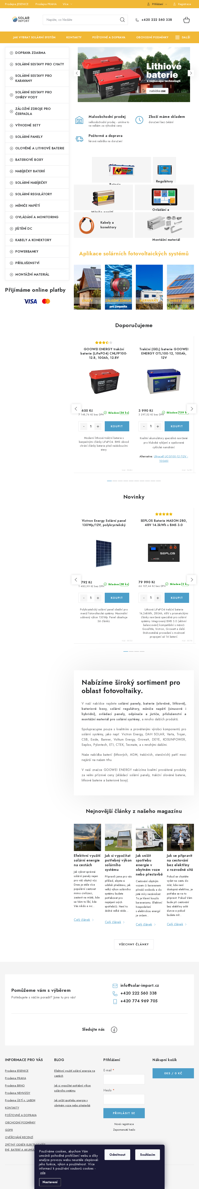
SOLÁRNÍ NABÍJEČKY (31, 182)
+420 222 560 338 (156, 20)
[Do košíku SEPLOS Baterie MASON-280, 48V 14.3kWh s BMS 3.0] (177, 598)
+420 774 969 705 (139, 1001)
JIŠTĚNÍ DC (23, 228)
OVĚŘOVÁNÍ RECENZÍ (19, 1137)
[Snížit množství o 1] (83, 426)
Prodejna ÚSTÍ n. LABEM (20, 1100)
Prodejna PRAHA (46, 4)
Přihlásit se (124, 1113)
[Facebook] (114, 1030)
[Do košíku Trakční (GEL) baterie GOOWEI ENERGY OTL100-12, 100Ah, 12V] (177, 426)
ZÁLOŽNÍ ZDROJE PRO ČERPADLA (33, 111)
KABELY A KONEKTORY (33, 240)
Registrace (184, 4)
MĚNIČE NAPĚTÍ (27, 205)
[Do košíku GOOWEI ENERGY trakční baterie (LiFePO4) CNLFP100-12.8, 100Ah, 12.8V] (117, 426)
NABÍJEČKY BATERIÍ (30, 171)
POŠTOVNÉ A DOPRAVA (21, 1115)
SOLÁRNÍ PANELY (29, 137)
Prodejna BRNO (15, 1085)
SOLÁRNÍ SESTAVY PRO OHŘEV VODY (33, 95)
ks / (173, 1073)
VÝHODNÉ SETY (27, 125)
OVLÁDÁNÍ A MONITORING (37, 217)
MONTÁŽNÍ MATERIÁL (32, 274)
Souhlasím (147, 1154)
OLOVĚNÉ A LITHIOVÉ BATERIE (39, 148)
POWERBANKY (26, 251)
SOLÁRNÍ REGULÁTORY (33, 194)
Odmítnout (117, 1154)
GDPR (9, 1130)
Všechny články (134, 944)
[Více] (183, 37)
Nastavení (50, 1182)
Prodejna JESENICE (17, 4)
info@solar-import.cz (139, 985)
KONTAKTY (12, 1108)
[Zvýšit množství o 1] (97, 426)
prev (76, 408)
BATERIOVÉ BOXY (29, 160)
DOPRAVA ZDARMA (30, 53)
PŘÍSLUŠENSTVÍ (27, 263)
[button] (77, 73)
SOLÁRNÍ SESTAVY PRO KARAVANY (33, 78)
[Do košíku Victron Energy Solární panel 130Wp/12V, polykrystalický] (117, 598)
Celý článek (82, 920)
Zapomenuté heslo (124, 1130)
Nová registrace (124, 1124)
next (191, 408)
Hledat (122, 20)
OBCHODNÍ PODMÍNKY (20, 1122)
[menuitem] (31, 37)
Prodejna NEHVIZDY (17, 1093)
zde (42, 1173)
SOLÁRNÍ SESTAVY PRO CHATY (39, 64)
